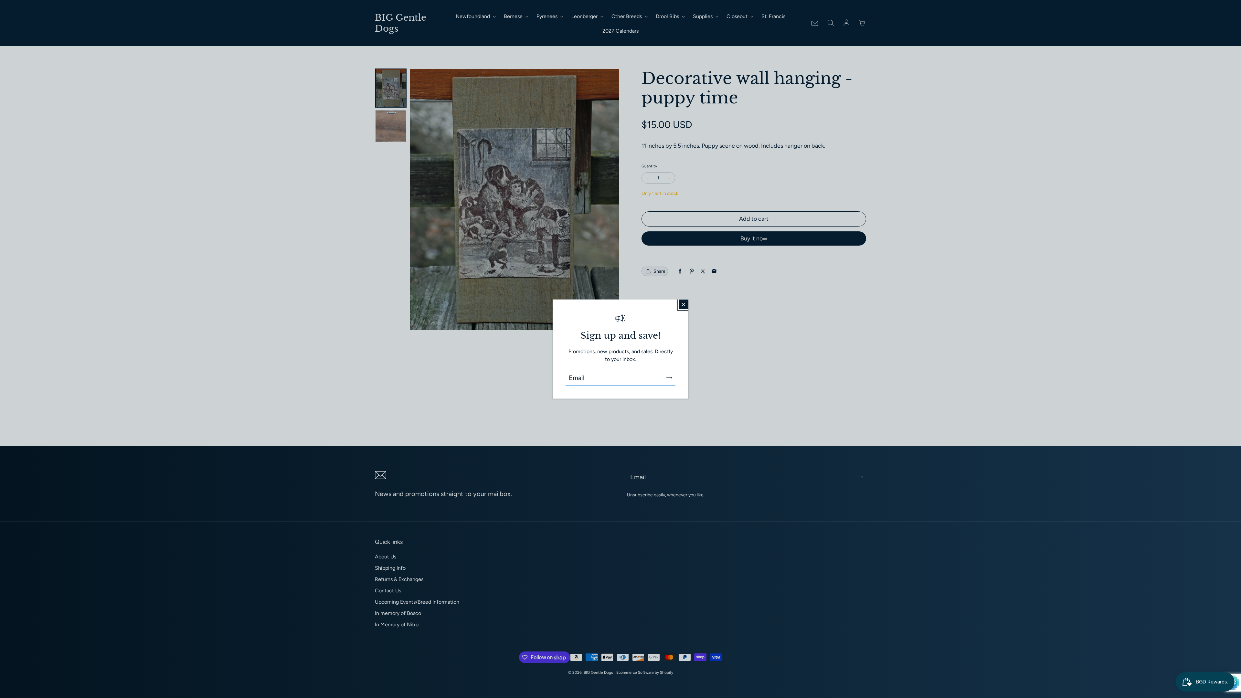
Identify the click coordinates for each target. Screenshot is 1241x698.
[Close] (683, 304)
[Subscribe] (669, 377)
